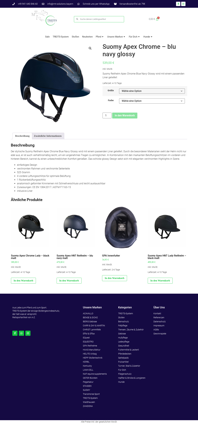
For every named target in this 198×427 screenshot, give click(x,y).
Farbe (111, 100)
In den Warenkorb (125, 115)
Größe (111, 91)
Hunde (146, 36)
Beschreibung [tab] (22, 136)
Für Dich (133, 36)
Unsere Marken (115, 36)
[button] (90, 48)
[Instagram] (27, 333)
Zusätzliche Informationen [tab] (48, 136)
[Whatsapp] (21, 333)
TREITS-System (61, 36)
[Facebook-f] (14, 333)
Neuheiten (87, 36)
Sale (47, 36)
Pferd (98, 36)
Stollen (75, 36)
